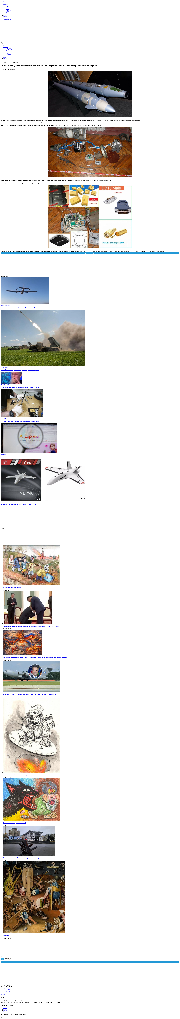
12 (8, 989)
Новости (5, 4)
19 (8, 991)
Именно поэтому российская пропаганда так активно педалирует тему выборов (27, 858)
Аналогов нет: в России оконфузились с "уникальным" (18, 308)
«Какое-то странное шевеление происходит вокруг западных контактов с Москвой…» (29, 694)
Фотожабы (6, 18)
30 (3, 994)
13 (9, 989)
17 (4, 991)
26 (8, 993)
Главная (5, 1)
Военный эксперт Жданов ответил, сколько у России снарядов (20, 370)
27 (9, 993)
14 (11, 989)
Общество (8, 10)
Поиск (15, 62)
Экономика (9, 7)
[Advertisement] (90, 31)
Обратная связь (7, 19)
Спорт (7, 9)
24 (4, 993)
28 (11, 993)
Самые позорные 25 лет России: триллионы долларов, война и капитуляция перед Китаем (31, 626)
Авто (7, 11)
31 (4, 994)
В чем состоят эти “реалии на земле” (14, 823)
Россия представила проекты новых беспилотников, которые (19, 504)
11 (6, 989)
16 (3, 991)
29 (1, 994)
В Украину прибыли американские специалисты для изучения (20, 421)
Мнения (5, 16)
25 (6, 993)
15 (1, 991)
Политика (8, 6)
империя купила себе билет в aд (13, 587)
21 (11, 991)
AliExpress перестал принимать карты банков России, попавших (20, 457)
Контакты (5, 1011)
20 (9, 991)
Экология (8, 12)
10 (4, 989)
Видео (4, 15)
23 (3, 993)
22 (1, 993)
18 (6, 991)
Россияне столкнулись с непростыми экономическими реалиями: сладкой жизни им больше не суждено (35, 657)
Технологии (9, 14)
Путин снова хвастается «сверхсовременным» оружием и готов (20, 387)
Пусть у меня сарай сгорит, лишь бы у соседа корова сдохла (21, 775)
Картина (6, 935)
